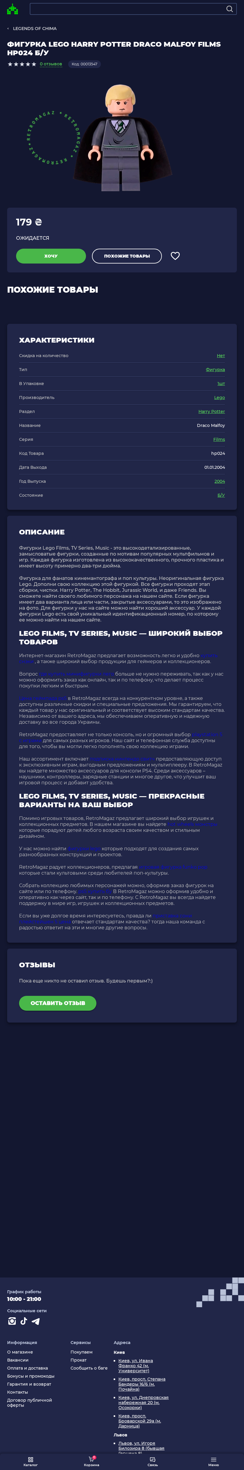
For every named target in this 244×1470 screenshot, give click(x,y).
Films (219, 439)
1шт (221, 383)
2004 (220, 481)
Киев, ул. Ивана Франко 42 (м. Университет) (135, 1365)
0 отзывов (51, 64)
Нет (221, 355)
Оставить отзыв (58, 1003)
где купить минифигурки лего (76, 674)
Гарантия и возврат (29, 1384)
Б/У (221, 495)
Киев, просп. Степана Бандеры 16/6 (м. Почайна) (141, 1384)
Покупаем (82, 1352)
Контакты (17, 1392)
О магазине (20, 1352)
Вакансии (18, 1360)
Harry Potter (211, 411)
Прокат (79, 1360)
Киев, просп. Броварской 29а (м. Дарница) (139, 1421)
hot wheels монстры (193, 824)
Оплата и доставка (27, 1368)
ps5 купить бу (95, 891)
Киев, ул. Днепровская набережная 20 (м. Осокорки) (143, 1402)
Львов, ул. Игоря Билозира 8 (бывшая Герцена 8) (141, 1448)
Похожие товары (127, 256)
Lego (219, 397)
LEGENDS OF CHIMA (35, 28)
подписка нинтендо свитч (122, 759)
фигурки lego (84, 848)
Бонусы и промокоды (30, 1376)
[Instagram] (13, 1322)
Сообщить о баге (89, 1368)
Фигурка (215, 369)
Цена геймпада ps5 (43, 698)
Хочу (51, 256)
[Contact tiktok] (25, 1322)
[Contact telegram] (37, 1322)
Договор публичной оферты (29, 1403)
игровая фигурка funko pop (173, 867)
